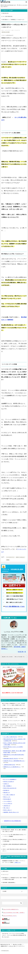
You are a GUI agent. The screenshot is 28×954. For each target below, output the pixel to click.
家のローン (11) (6, 796)
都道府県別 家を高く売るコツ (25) (11, 812)
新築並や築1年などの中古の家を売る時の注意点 (13, 754)
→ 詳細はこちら (17, 862)
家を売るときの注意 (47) (8, 781)
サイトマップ (5, 874)
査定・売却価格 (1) (7, 785)
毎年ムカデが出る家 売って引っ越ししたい (21, 656)
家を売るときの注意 (5, 32)
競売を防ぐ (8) (6, 792)
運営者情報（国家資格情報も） (9, 882)
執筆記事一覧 (22, 651)
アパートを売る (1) (7, 801)
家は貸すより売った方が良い (7, 656)
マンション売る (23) (7, 803)
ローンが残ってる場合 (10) (9, 794)
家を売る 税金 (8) (7, 799)
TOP (6, 944)
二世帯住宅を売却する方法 (9, 764)
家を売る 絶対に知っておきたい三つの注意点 (13, 746)
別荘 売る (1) (6, 807)
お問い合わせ (5, 871)
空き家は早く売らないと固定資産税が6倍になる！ (14, 760)
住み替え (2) (6, 783)
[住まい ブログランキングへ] (6, 922)
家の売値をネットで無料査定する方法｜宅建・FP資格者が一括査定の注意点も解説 (15, 878)
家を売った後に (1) (7, 810)
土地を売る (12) (6, 805)
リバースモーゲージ (10, 557)
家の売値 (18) (6, 790)
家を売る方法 (5, 2)
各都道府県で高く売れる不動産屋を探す (12, 820)
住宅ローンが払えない (20, 557)
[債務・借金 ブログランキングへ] (6, 919)
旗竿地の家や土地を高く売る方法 (10, 758)
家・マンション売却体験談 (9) (9, 779)
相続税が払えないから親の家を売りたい (12, 766)
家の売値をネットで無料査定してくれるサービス (13, 19)
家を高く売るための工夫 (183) (9, 788)
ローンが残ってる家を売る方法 (10, 736)
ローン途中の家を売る (7, 16)
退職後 (8, 559)
